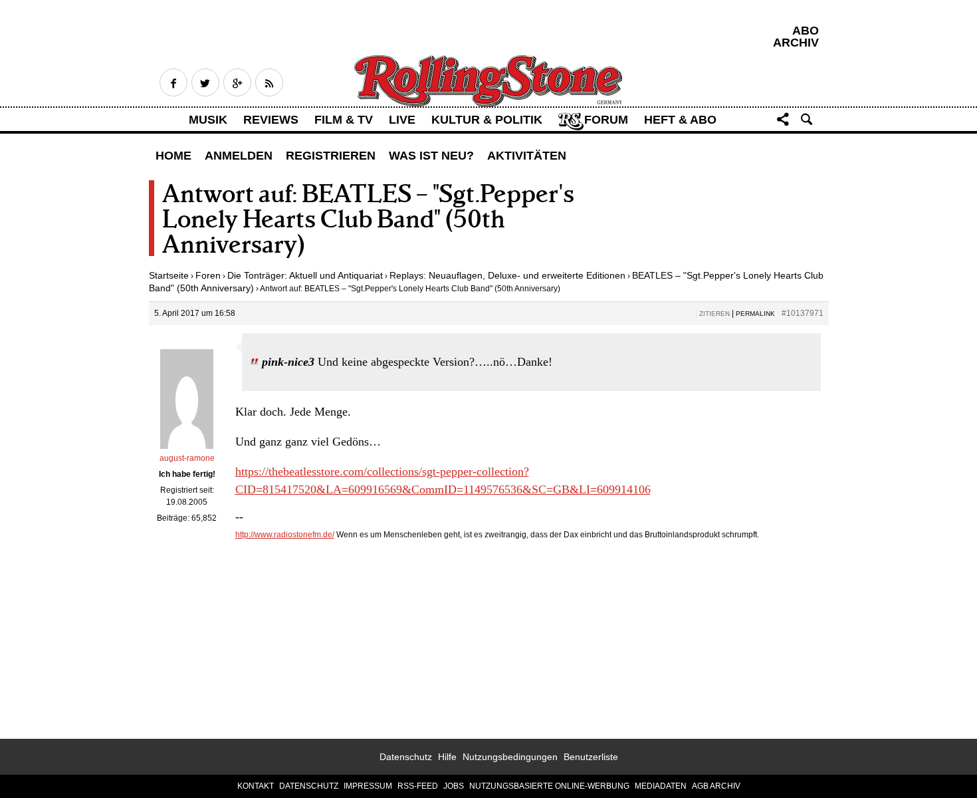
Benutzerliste (591, 756)
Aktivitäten (526, 155)
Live (402, 119)
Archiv (796, 43)
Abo (805, 31)
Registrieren (331, 155)
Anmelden (238, 155)
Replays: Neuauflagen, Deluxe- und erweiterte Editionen (507, 275)
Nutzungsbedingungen (510, 756)
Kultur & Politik (486, 119)
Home (173, 155)
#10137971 (802, 313)
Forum (606, 119)
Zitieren (714, 313)
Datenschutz (406, 756)
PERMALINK (755, 313)
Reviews (270, 119)
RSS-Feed (417, 786)
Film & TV (343, 119)
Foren (208, 275)
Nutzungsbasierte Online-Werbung (549, 786)
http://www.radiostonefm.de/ (284, 534)
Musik (208, 119)
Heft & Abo (680, 119)
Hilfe (447, 756)
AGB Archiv (716, 786)
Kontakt (255, 786)
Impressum (368, 786)
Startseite (169, 275)
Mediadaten (661, 786)
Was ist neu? (431, 155)
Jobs (453, 786)
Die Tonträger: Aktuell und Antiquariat (305, 275)
